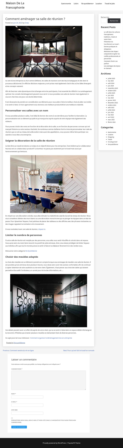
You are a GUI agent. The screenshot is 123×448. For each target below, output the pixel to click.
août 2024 (111, 83)
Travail (110, 139)
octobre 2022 (112, 105)
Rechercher (105, 17)
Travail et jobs (110, 4)
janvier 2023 (112, 100)
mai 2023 (111, 98)
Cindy (27, 23)
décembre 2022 (113, 103)
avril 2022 (111, 117)
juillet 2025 (111, 78)
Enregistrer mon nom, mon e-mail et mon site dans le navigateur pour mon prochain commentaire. (43, 421)
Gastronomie (66, 4)
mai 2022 (111, 115)
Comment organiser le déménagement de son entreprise (51, 338)
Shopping (111, 137)
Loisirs (76, 4)
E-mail (14, 402)
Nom (13, 394)
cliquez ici (41, 229)
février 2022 (112, 122)
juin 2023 (111, 95)
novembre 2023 (113, 88)
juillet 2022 (111, 110)
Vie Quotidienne (31, 251)
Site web (14, 410)
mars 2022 (111, 120)
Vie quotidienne (87, 4)
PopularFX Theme (74, 443)
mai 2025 (111, 81)
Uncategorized (112, 142)
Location (99, 4)
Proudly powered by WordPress (54, 443)
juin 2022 (111, 112)
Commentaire (16, 369)
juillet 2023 (111, 93)
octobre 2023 (112, 90)
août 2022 (111, 107)
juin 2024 (111, 86)
